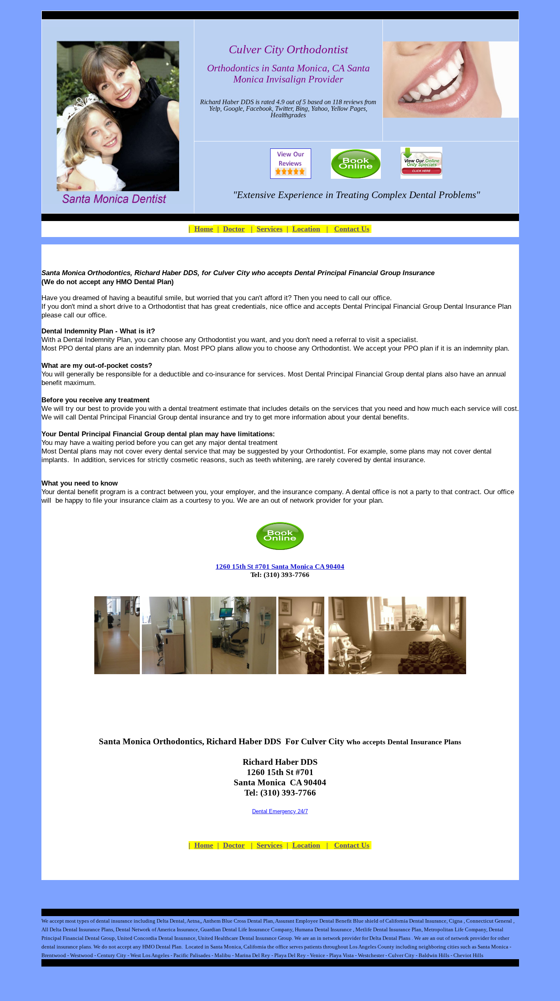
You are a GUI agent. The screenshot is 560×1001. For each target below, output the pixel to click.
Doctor (234, 229)
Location (306, 229)
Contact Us (351, 229)
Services (269, 229)
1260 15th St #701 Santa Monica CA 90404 (280, 566)
